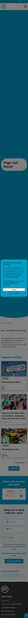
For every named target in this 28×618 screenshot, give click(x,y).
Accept (14, 289)
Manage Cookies (14, 293)
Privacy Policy (13, 277)
